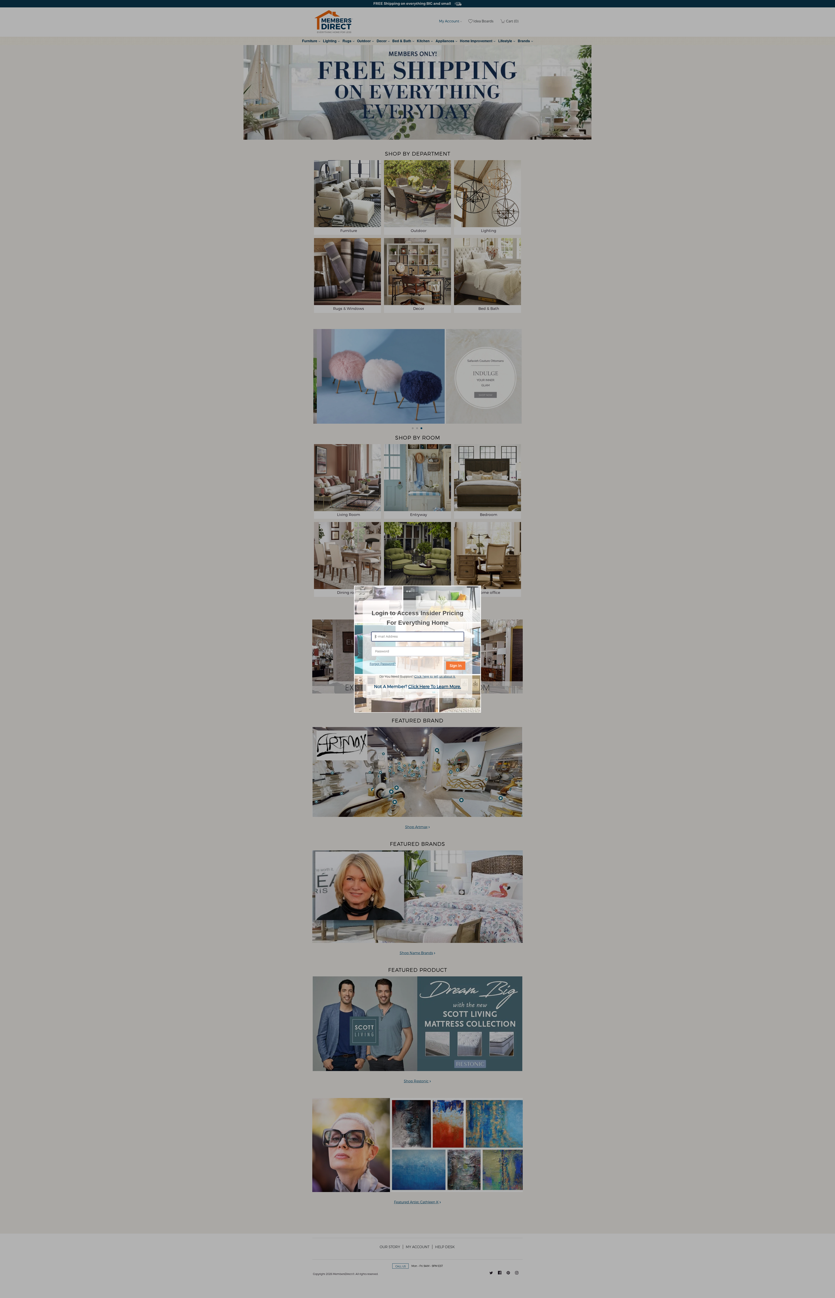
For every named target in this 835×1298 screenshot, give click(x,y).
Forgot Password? (383, 664)
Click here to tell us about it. (435, 676)
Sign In (456, 665)
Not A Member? (417, 686)
